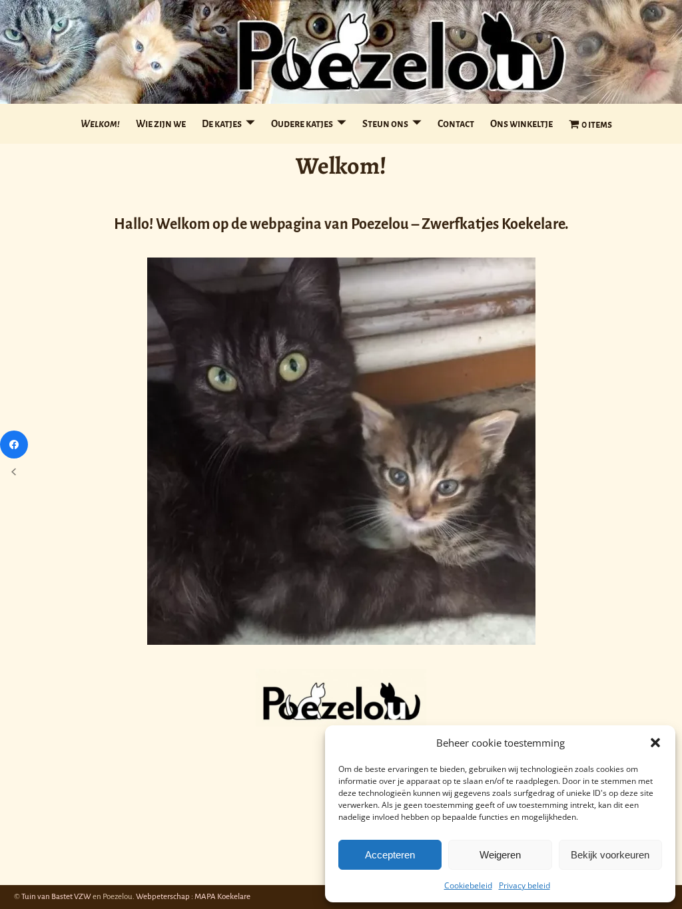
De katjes (222, 123)
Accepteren (390, 854)
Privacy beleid (524, 885)
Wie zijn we (161, 123)
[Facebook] (14, 444)
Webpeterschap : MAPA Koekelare (193, 896)
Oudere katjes (302, 123)
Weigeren (500, 854)
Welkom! (100, 123)
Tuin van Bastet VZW (56, 896)
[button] (655, 742)
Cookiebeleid (468, 885)
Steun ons (385, 123)
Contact (456, 123)
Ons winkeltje (521, 123)
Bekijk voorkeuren (610, 854)
